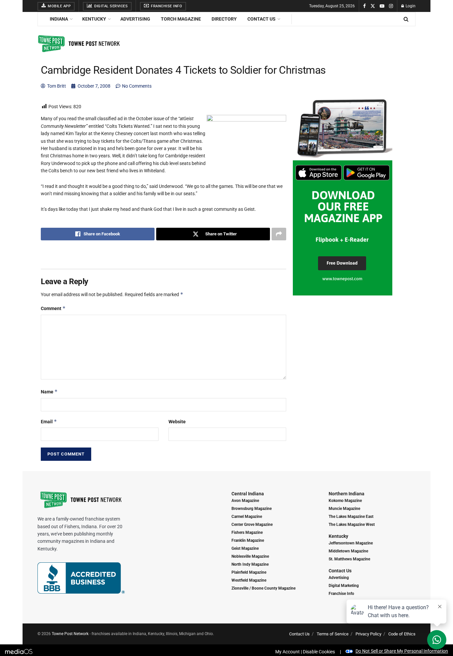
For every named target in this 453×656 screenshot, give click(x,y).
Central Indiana (247, 493)
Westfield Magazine (248, 580)
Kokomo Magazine (345, 500)
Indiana (59, 19)
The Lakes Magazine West (352, 524)
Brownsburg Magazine (251, 508)
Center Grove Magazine (252, 524)
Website (177, 421)
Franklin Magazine (247, 540)
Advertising (135, 19)
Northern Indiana (346, 493)
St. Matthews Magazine (349, 559)
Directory (224, 19)
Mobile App (59, 6)
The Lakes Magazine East (351, 516)
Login (410, 6)
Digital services (110, 6)
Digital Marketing (344, 585)
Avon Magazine (245, 500)
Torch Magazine (181, 19)
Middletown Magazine (348, 551)
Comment (53, 308)
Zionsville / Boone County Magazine (263, 588)
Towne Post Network (70, 633)
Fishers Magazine (247, 532)
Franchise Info (166, 6)
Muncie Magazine (344, 508)
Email (49, 421)
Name (49, 391)
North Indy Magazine (250, 564)
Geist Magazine (245, 548)
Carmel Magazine (246, 516)
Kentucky (94, 19)
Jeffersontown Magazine (351, 543)
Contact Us (261, 19)
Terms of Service (333, 633)
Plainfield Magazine (248, 572)
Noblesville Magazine (250, 556)
